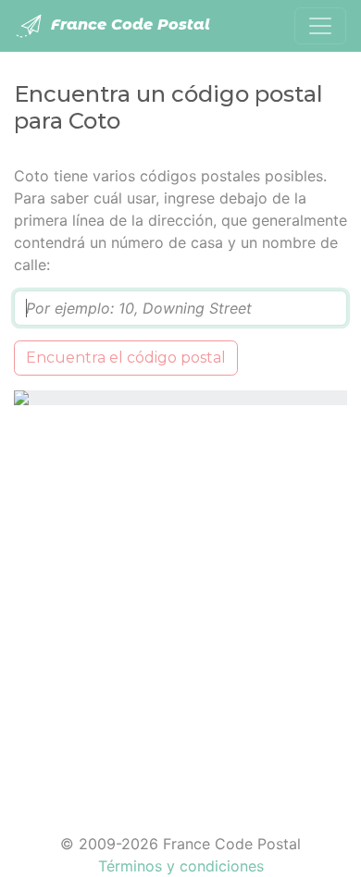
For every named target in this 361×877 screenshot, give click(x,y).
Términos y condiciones (181, 866)
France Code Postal (128, 24)
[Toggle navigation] (320, 25)
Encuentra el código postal (126, 357)
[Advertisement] (180, 607)
